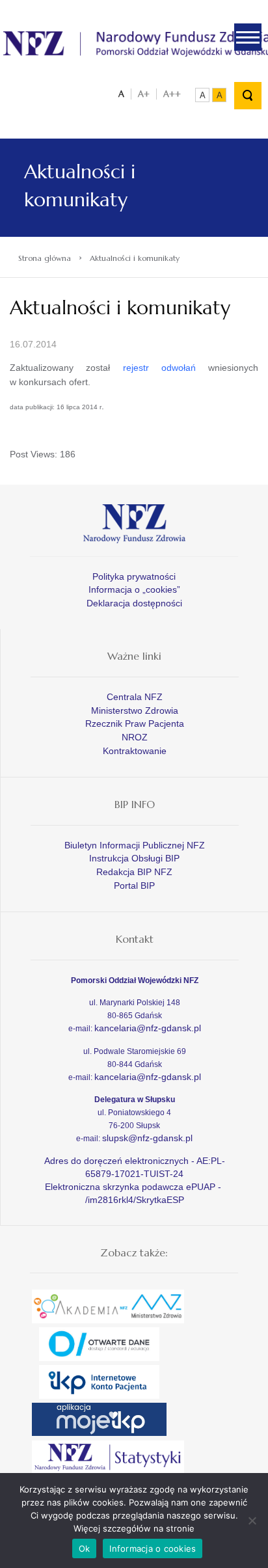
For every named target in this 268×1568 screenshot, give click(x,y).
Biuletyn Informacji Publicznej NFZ (134, 845)
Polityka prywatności (134, 576)
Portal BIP (134, 885)
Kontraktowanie (135, 751)
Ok (84, 1548)
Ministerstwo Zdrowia (134, 710)
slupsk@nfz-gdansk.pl (147, 1138)
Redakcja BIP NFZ (134, 872)
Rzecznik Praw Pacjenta (134, 723)
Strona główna (44, 258)
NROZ (135, 737)
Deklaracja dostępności (134, 603)
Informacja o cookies (152, 1548)
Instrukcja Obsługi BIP (134, 858)
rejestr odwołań (159, 367)
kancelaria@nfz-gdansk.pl (147, 1028)
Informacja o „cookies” (134, 589)
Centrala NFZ (135, 697)
